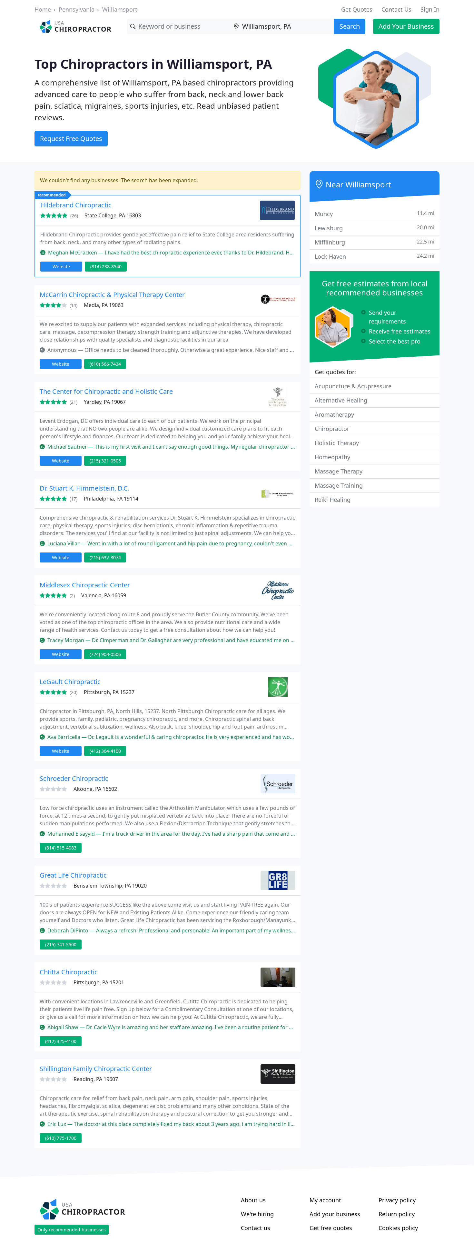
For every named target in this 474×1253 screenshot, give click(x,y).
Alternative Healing (341, 400)
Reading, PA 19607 (96, 1079)
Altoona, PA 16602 (95, 788)
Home (43, 9)
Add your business (335, 1214)
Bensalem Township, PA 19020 (110, 885)
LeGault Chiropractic (70, 681)
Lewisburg (374, 228)
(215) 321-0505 (105, 461)
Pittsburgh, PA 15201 (99, 982)
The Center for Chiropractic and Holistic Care (106, 391)
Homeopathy (332, 457)
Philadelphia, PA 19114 (111, 498)
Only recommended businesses (71, 1230)
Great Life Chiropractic (73, 875)
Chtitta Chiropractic (69, 972)
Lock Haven (374, 256)
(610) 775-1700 (60, 1138)
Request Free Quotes (71, 138)
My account (325, 1200)
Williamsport (119, 9)
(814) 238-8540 (106, 267)
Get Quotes (356, 9)
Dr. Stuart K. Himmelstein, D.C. (84, 488)
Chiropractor (332, 429)
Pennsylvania (76, 9)
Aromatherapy (334, 414)
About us (253, 1200)
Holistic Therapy (337, 443)
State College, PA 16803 (112, 215)
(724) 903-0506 (105, 654)
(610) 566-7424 (105, 364)
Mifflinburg (374, 242)
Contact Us (396, 9)
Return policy (397, 1214)
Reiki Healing (333, 499)
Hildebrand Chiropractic (76, 205)
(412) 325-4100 (60, 1041)
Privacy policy (397, 1200)
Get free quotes (331, 1228)
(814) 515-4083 (60, 848)
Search (350, 26)
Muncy (374, 214)
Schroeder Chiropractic (74, 778)
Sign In (429, 9)
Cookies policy (398, 1228)
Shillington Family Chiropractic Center (96, 1068)
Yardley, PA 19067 (105, 401)
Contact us (255, 1228)
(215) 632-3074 (105, 557)
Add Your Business (406, 26)
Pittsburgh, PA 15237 (109, 692)
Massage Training (339, 485)
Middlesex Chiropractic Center (85, 585)
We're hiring (257, 1214)
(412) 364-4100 (105, 751)
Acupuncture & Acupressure (353, 386)
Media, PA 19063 (103, 305)
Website (61, 267)
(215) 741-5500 (60, 944)
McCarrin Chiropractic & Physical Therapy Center (112, 294)
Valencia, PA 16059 (103, 595)
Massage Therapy (338, 471)
